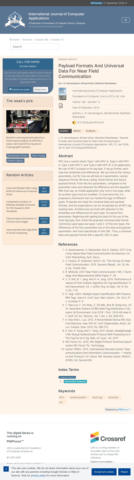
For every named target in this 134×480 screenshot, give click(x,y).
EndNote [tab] (90, 130)
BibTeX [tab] (77, 130)
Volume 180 (42, 39)
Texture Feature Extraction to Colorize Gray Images (21, 220)
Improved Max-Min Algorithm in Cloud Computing (21, 231)
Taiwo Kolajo (38, 155)
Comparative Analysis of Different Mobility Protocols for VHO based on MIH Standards (20, 206)
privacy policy (38, 475)
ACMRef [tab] (63, 130)
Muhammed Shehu (18, 155)
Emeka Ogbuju (15, 160)
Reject (124, 471)
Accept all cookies (104, 471)
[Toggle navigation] (126, 20)
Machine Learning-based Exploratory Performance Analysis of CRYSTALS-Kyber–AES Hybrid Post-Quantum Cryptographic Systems (25, 142)
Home (16, 39)
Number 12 (58, 39)
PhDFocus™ (15, 441)
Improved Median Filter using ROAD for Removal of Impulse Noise (21, 191)
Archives (27, 39)
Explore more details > (102, 461)
